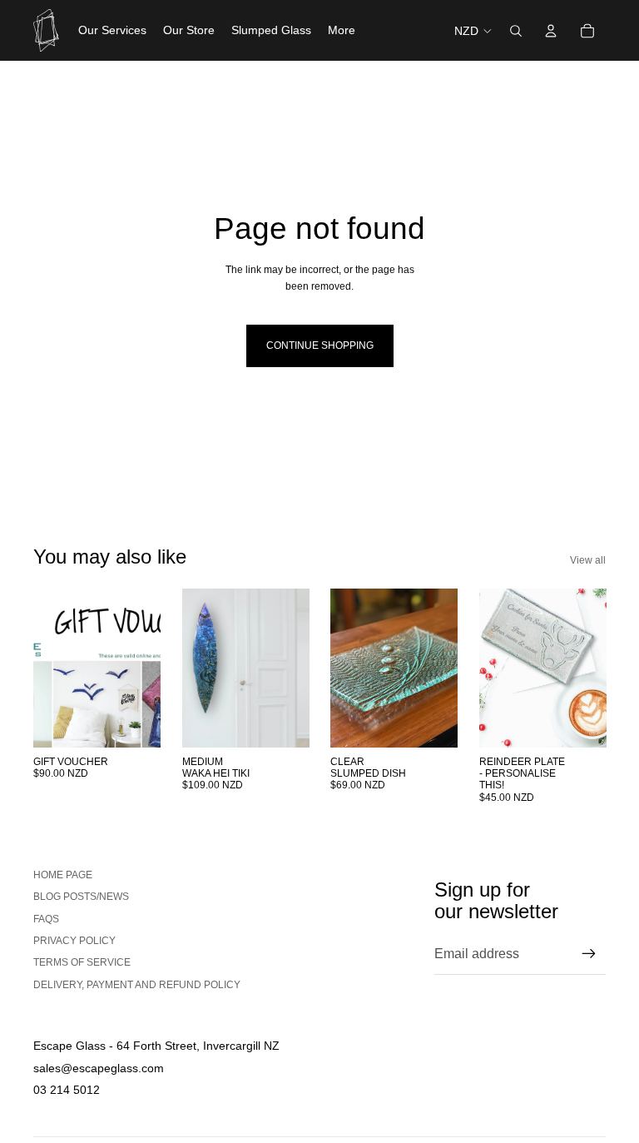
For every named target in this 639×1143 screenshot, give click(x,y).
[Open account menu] (550, 30)
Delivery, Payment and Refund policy (136, 985)
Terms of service (82, 962)
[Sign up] (589, 954)
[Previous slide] (195, 668)
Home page (62, 875)
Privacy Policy (74, 941)
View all (588, 560)
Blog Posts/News (81, 896)
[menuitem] (342, 30)
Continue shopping (320, 345)
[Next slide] (296, 668)
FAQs (46, 919)
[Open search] (516, 30)
